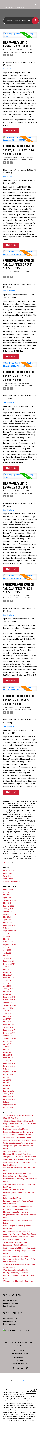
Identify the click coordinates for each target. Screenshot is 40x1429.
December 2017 (9, 1030)
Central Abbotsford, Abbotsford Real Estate (19, 1140)
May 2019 (7, 992)
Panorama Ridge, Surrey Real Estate (21, 52)
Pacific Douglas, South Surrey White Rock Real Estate (16, 840)
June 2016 (7, 1080)
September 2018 (9, 1005)
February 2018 (8, 1025)
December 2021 (9, 961)
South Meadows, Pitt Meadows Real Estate (25, 847)
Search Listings (9, 1306)
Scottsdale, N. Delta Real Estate (15, 1245)
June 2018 (7, 1014)
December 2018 (9, 997)
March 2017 (7, 1055)
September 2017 (9, 1038)
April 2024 (7, 920)
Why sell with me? (10, 1319)
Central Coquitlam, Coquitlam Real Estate (18, 812)
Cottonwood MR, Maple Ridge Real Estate (18, 1160)
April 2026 (7, 898)
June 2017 (7, 1047)
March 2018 (7, 1022)
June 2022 (7, 950)
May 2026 (7, 895)
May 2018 (7, 1016)
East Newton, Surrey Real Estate (15, 1176)
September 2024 (9, 914)
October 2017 (8, 1036)
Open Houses (8, 876)
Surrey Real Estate (12, 855)
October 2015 (8, 1102)
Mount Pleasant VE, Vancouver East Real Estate (22, 838)
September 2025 (9, 900)
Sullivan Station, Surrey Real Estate (16, 1256)
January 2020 (8, 989)
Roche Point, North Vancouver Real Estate (18, 844)
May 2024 (7, 917)
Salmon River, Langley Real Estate (15, 1240)
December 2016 (9, 1063)
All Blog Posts (8, 870)
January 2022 (8, 958)
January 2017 (8, 1061)
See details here (9, 69)
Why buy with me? (10, 1301)
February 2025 (8, 906)
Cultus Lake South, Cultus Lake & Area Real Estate (20, 822)
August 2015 (8, 1108)
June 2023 (7, 936)
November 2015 (9, 1099)
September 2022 (9, 945)
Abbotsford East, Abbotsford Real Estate (20, 803)
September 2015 (9, 1105)
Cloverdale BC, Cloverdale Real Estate (17, 816)
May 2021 (7, 969)
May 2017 (7, 1049)
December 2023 (9, 925)
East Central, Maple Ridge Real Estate (17, 1173)
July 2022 (7, 947)
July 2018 (7, 1011)
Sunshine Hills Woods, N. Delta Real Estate (19, 1264)
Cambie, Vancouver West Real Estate (19, 809)
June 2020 (7, 986)
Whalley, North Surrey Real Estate (11, 857)
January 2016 (8, 1094)
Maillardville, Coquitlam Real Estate (16, 1212)
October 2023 (8, 928)
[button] (13, 1368)
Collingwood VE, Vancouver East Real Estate (19, 1157)
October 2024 (8, 911)
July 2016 (7, 1077)
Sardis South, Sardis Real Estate (22, 846)
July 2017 (7, 1044)
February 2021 (8, 978)
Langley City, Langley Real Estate (16, 834)
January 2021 (8, 981)
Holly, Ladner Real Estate (13, 831)
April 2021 (7, 972)
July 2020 (7, 983)
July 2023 (7, 933)
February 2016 (8, 1091)
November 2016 (9, 1066)
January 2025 (8, 909)
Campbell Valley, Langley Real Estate (17, 1137)
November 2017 (9, 1033)
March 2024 (7, 922)
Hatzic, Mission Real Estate (13, 1190)
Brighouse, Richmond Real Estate (11, 807)
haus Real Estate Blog (11, 882)
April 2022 (7, 953)
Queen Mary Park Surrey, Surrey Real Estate (19, 1234)
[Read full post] (20, 36)
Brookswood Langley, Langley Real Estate (18, 1132)
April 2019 (7, 994)
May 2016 (7, 1083)
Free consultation (9, 1324)
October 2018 (8, 1003)
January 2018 (8, 1027)
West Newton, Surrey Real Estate (26, 855)
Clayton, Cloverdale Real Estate (14, 1151)
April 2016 (7, 1085)
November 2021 (9, 964)
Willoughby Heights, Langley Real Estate (23, 858)
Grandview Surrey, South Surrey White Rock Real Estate (17, 827)
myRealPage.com (23, 1381)
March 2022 (7, 956)
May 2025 (7, 903)
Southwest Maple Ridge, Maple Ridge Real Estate (17, 849)
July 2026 (7, 892)
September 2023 (9, 931)
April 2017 (7, 1052)
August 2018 (8, 1008)
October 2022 (8, 942)
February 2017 (8, 1058)
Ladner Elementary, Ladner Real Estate (17, 1206)
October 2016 (8, 1069)
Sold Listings (8, 879)
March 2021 (7, 975)
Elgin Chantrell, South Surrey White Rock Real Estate (20, 825)
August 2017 (8, 1041)
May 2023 (7, 939)
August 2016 (8, 1074)
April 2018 (7, 1019)
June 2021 (7, 967)
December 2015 (9, 1097)
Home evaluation (9, 1321)
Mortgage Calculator (10, 1303)
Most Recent (8, 889)
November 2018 (9, 1000)
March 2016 (7, 1088)
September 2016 (9, 1072)
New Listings (8, 873)
